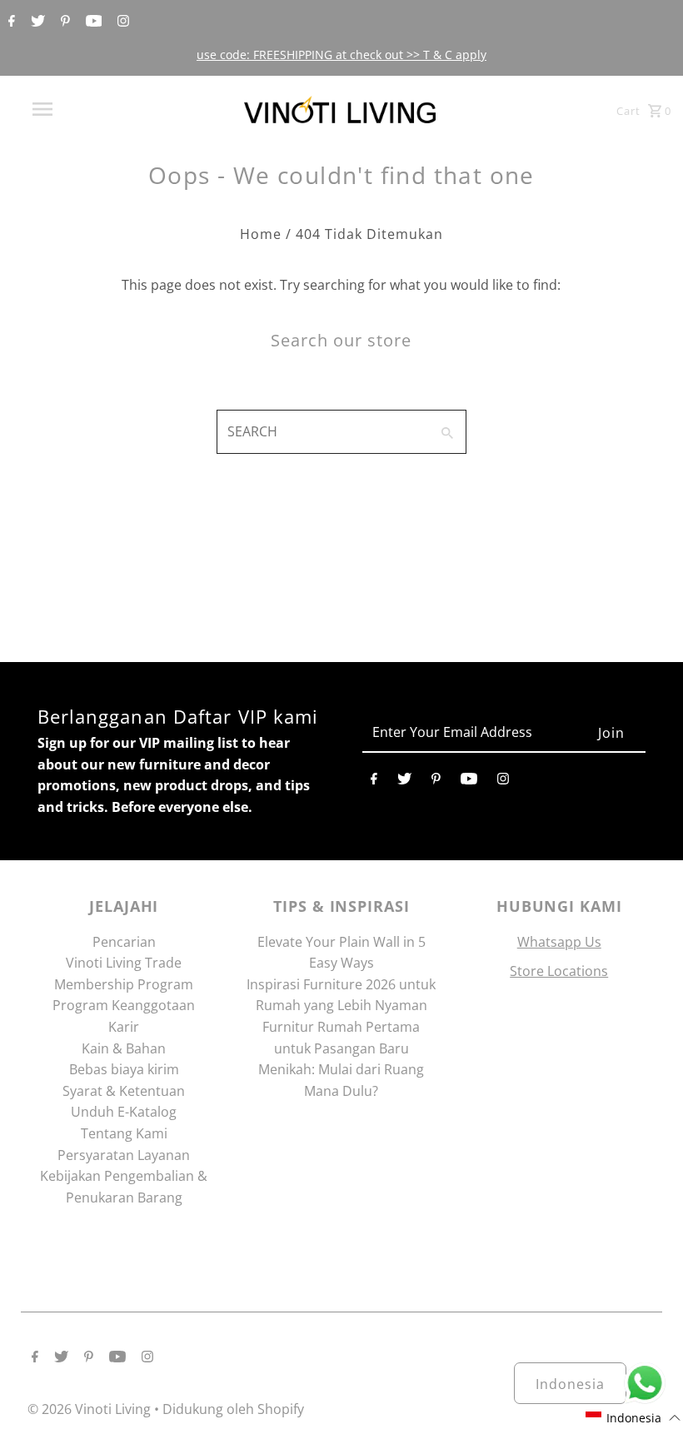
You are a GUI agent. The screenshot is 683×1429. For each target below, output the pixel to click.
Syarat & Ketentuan (123, 1091)
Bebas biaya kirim (124, 1069)
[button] (633, 1418)
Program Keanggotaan (123, 1005)
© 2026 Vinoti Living (90, 1409)
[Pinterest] (63, 21)
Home (261, 234)
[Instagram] (121, 21)
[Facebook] (9, 21)
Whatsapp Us (559, 942)
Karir (123, 1027)
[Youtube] (92, 21)
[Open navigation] (77, 109)
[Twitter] (36, 21)
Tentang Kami (124, 1133)
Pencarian (124, 942)
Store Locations (559, 971)
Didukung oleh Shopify (233, 1409)
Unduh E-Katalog (124, 1112)
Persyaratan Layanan (123, 1155)
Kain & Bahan (124, 1048)
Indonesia (570, 1384)
